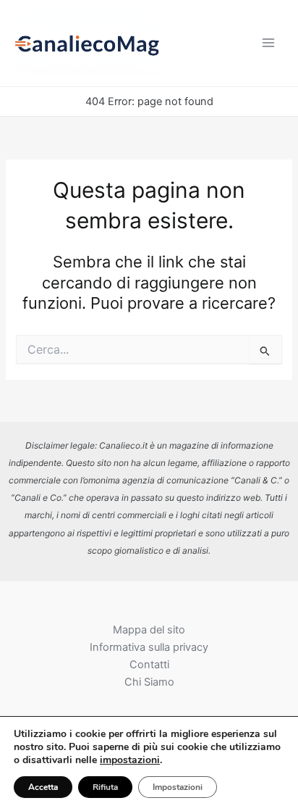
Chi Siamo (149, 682)
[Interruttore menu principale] (268, 43)
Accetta (43, 787)
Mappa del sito (149, 629)
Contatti (149, 664)
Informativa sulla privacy (149, 647)
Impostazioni (178, 787)
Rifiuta (105, 787)
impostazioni (130, 760)
